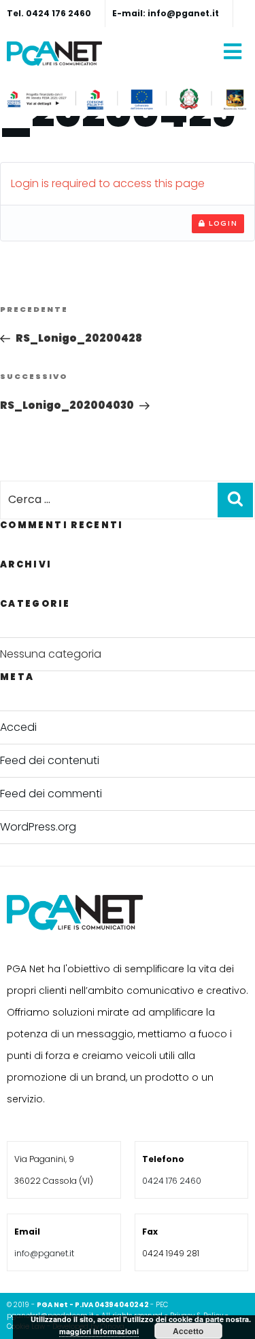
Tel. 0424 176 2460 (49, 13)
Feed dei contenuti (49, 760)
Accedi (18, 727)
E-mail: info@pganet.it (165, 13)
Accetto (188, 1331)
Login (221, 223)
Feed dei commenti (51, 793)
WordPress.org (38, 827)
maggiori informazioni (99, 1331)
